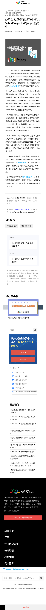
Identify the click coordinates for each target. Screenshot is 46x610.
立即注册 (23, 352)
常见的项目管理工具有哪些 (12, 13)
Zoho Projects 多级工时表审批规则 (22, 452)
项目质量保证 (12, 226)
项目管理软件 (27, 177)
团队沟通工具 (14, 86)
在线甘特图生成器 (21, 376)
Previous (5, 307)
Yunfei (33, 31)
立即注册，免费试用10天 (23, 518)
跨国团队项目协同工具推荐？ (18, 318)
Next (40, 307)
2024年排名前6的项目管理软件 (26, 392)
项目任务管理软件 (21, 380)
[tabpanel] (23, 309)
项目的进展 (21, 163)
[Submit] (41, 578)
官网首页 (10, 11)
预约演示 (23, 359)
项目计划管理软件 (21, 384)
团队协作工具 (20, 372)
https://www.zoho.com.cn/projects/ (22, 212)
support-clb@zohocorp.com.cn (17, 569)
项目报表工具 (20, 388)
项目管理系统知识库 (21, 11)
